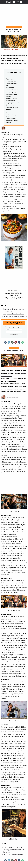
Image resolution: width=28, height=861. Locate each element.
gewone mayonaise (15, 116)
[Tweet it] (8, 343)
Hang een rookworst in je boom (13, 314)
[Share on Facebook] (5, 343)
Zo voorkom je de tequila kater (13, 854)
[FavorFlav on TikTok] (19, 343)
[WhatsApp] (22, 343)
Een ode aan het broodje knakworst (15, 316)
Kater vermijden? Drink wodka (13, 847)
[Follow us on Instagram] (12, 343)
